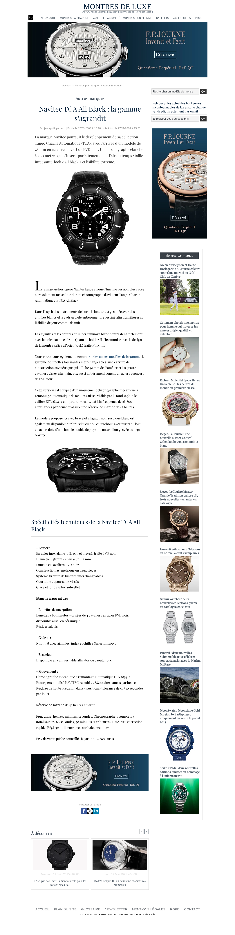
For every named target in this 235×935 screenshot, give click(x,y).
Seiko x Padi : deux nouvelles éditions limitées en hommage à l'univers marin (180, 772)
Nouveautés (49, 18)
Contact (192, 909)
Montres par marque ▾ (75, 18)
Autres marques (112, 85)
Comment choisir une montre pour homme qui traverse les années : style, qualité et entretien (179, 328)
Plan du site (65, 909)
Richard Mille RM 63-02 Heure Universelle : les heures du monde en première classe (180, 384)
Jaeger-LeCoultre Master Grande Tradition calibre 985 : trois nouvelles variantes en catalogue (179, 497)
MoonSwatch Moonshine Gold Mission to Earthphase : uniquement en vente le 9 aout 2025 (180, 716)
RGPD (175, 909)
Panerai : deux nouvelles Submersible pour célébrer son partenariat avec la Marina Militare (180, 658)
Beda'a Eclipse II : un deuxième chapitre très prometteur (120, 883)
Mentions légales (149, 909)
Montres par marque (87, 85)
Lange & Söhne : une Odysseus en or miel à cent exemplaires (180, 551)
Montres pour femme (137, 18)
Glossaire (91, 909)
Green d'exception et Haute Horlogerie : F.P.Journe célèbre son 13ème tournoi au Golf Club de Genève (180, 270)
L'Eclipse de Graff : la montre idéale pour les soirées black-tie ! (60, 883)
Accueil (66, 85)
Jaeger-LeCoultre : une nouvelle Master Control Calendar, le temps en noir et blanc (179, 439)
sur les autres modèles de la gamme (114, 356)
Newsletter (116, 909)
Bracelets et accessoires (173, 18)
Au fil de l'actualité (106, 18)
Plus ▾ (199, 18)
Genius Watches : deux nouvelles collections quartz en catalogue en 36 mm (178, 603)
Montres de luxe (118, 6)
